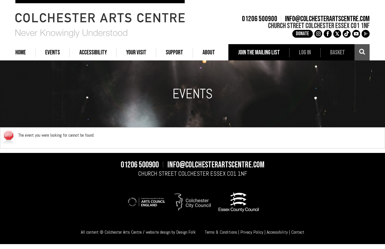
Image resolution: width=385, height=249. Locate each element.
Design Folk (186, 232)
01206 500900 (259, 19)
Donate (302, 34)
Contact (297, 232)
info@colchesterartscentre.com (327, 19)
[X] (337, 34)
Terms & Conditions (221, 232)
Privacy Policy (251, 232)
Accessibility (277, 232)
